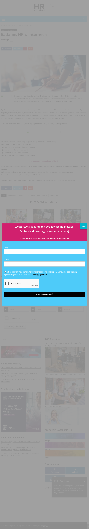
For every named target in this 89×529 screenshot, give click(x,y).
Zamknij (83, 226)
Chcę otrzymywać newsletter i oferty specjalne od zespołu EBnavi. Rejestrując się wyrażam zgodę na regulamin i (40, 273)
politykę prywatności (40, 274)
